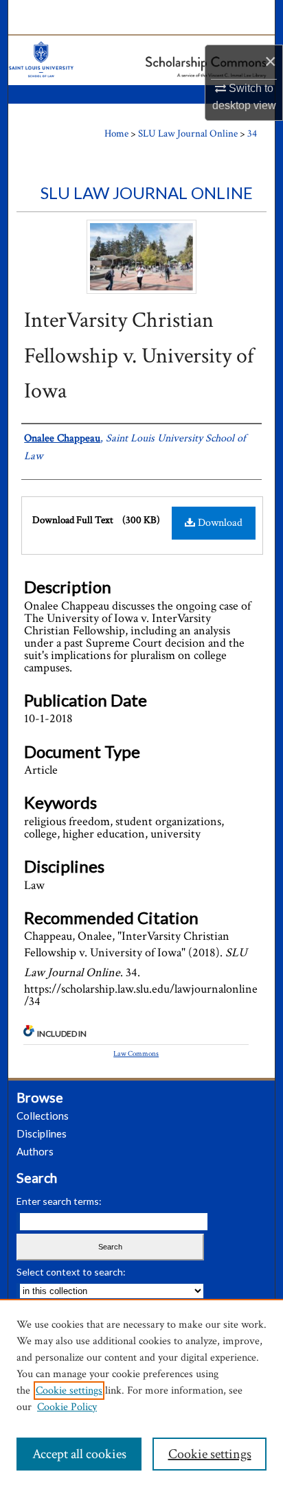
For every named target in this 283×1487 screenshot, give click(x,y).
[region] (141, 1393)
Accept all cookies (79, 1454)
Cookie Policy (67, 1407)
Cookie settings (69, 1390)
